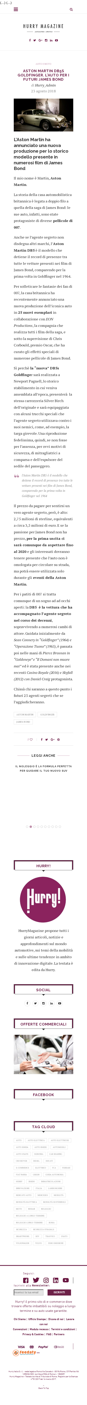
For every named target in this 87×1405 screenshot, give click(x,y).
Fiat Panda (21, 1174)
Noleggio (46, 1209)
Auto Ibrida (22, 1147)
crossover (21, 1161)
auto (19, 1140)
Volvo (38, 1243)
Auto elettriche (60, 1140)
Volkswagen (22, 1243)
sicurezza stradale (43, 1229)
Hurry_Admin (45, 85)
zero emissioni (55, 1243)
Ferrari (66, 1167)
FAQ (48, 1334)
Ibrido (32, 1181)
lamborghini (55, 1188)
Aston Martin (24, 714)
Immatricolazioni (50, 1181)
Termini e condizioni (63, 1329)
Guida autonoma (55, 1174)
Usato (64, 1236)
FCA (54, 1167)
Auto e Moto (43, 64)
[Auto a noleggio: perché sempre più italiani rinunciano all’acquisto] (43, 1054)
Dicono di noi (56, 1319)
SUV (37, 1236)
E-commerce (22, 1167)
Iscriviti (59, 1292)
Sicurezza (21, 1229)
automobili (59, 1147)
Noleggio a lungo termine (30, 1215)
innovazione (23, 1188)
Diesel (36, 1161)
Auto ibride (40, 1147)
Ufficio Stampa (37, 1319)
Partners (59, 1334)
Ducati (49, 1161)
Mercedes (43, 1195)
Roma (52, 1222)
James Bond (23, 721)
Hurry (19, 1181)
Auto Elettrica (36, 1140)
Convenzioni (20, 1329)
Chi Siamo (20, 1319)
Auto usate (22, 1154)
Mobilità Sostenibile (54, 1202)
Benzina (38, 1154)
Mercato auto (24, 1195)
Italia (39, 1188)
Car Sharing (55, 1154)
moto (19, 1209)
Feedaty (25, 1353)
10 (60, 826)
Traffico (50, 1236)
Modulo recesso (39, 1329)
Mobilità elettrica (26, 1202)
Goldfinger (47, 714)
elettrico (40, 1167)
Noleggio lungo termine (29, 1222)
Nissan (31, 1209)
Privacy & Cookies (33, 1334)
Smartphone (22, 1236)
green (36, 1174)
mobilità (59, 1195)
